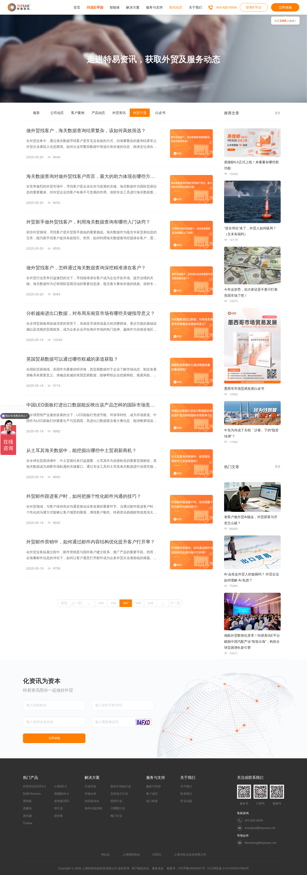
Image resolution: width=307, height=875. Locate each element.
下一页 (175, 602)
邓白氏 (105, 854)
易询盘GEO (61, 801)
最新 (36, 112)
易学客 (58, 816)
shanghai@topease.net (260, 828)
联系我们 (186, 793)
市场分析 (90, 793)
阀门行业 (116, 816)
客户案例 (77, 112)
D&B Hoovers (32, 793)
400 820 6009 (226, 7)
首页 (64, 602)
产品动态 (98, 112)
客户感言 (152, 793)
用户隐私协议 (140, 868)
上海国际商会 (131, 854)
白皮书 (160, 112)
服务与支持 (153, 786)
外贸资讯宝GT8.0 (34, 786)
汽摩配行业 (117, 808)
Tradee (27, 823)
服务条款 (158, 868)
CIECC (156, 854)
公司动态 (57, 112)
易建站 (27, 808)
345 (101, 602)
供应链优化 (92, 801)
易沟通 (27, 816)
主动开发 (90, 786)
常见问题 (186, 801)
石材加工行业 (119, 793)
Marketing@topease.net (260, 843)
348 (138, 602)
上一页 (76, 602)
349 (150, 602)
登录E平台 (253, 7)
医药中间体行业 (120, 786)
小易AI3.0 (60, 786)
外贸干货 (139, 112)
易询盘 (27, 801)
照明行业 (116, 801)
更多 (278, 113)
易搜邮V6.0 (61, 793)
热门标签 (152, 801)
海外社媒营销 (93, 808)
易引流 (58, 808)
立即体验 (285, 7)
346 (113, 602)
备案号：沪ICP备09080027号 (186, 868)
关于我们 (186, 786)
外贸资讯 (119, 112)
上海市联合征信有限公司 (190, 854)
